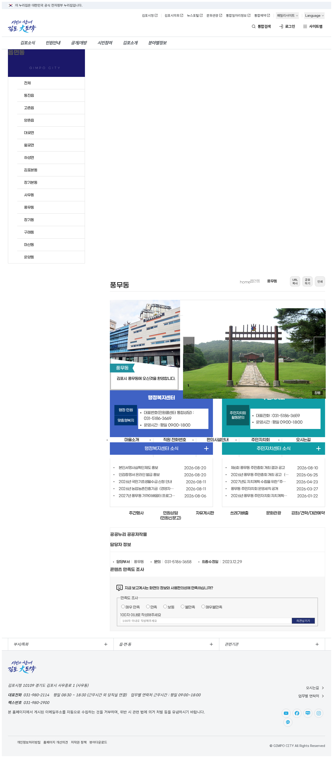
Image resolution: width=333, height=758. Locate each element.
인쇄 (320, 281)
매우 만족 (132, 607)
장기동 (29, 220)
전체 (27, 83)
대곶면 (29, 133)
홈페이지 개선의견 (55, 742)
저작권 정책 (79, 742)
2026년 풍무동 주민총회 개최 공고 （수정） (260, 474)
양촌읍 (29, 120)
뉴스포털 (193, 16)
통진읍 (29, 95)
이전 (188, 345)
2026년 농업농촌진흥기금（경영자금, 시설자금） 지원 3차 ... (147, 488)
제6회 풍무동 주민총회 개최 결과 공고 (258, 467)
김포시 (22, 26)
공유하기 (307, 281)
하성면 (29, 157)
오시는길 (312, 688)
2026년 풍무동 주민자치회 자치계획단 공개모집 (260, 495)
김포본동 (30, 170)
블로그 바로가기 (307, 713)
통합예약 (260, 16)
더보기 (206, 448)
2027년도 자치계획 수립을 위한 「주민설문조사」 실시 (260, 481)
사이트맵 (315, 26)
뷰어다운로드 (98, 742)
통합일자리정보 (236, 16)
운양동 (29, 257)
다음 (319, 345)
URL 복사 (295, 281)
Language (313, 16)
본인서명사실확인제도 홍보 (138, 467)
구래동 (29, 232)
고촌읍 (29, 108)
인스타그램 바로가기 (318, 713)
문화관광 (212, 16)
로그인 (290, 26)
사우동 (29, 195)
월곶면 (29, 145)
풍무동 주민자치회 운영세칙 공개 (254, 488)
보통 (171, 607)
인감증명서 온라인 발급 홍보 (139, 474)
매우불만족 (214, 607)
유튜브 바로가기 (286, 713)
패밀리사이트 (286, 16)
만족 (153, 607)
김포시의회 (172, 16)
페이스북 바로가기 (297, 713)
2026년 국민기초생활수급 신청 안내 (145, 481)
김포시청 (148, 16)
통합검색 (264, 26)
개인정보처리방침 (29, 742)
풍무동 (29, 207)
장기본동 (30, 182)
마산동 (29, 244)
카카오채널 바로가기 (287, 722)
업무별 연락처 (308, 696)
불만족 (190, 607)
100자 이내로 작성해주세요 (140, 615)
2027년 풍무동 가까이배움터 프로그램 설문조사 (147, 495)
